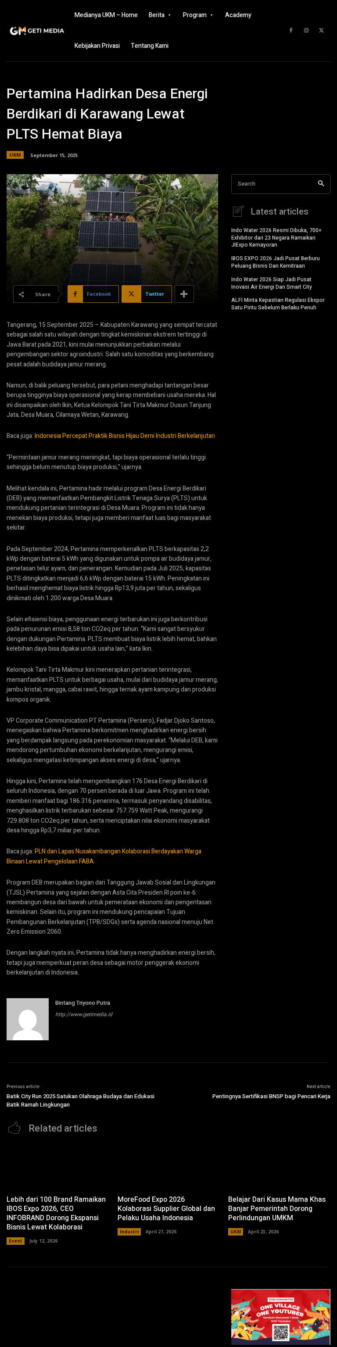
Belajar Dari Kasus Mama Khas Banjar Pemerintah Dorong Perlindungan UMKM (277, 1208)
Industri (129, 1232)
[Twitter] (321, 30)
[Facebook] (291, 30)
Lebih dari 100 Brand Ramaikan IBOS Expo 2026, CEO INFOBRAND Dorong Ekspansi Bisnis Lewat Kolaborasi (56, 1213)
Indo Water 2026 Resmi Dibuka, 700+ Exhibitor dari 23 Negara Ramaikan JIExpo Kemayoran (276, 237)
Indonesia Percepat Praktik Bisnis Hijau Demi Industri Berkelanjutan (125, 436)
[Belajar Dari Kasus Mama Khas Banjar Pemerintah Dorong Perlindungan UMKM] (279, 1167)
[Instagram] (306, 30)
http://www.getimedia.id (83, 1014)
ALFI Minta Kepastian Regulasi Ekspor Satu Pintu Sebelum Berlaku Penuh (278, 304)
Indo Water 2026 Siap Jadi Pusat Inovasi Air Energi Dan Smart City (271, 283)
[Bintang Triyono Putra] (28, 1019)
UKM (15, 154)
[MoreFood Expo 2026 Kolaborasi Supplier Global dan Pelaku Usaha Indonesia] (169, 1167)
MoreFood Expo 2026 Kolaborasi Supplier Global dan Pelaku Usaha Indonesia (166, 1208)
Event (15, 1241)
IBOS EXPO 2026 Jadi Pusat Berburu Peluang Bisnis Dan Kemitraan (275, 262)
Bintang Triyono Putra (82, 1003)
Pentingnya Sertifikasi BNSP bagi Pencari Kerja (271, 1096)
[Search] (321, 184)
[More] (184, 294)
